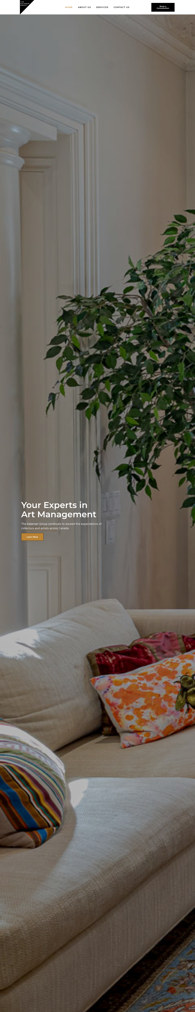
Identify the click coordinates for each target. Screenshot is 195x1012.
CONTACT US (121, 7)
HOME (69, 7)
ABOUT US (84, 7)
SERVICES (102, 7)
